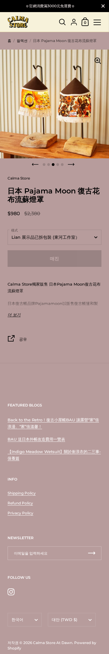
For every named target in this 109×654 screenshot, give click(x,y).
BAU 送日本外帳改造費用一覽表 (36, 439)
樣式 (14, 230)
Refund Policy (20, 503)
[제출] (91, 553)
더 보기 (14, 314)
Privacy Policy (20, 513)
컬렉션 (22, 40)
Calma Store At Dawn (52, 642)
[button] (35, 164)
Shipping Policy (22, 493)
